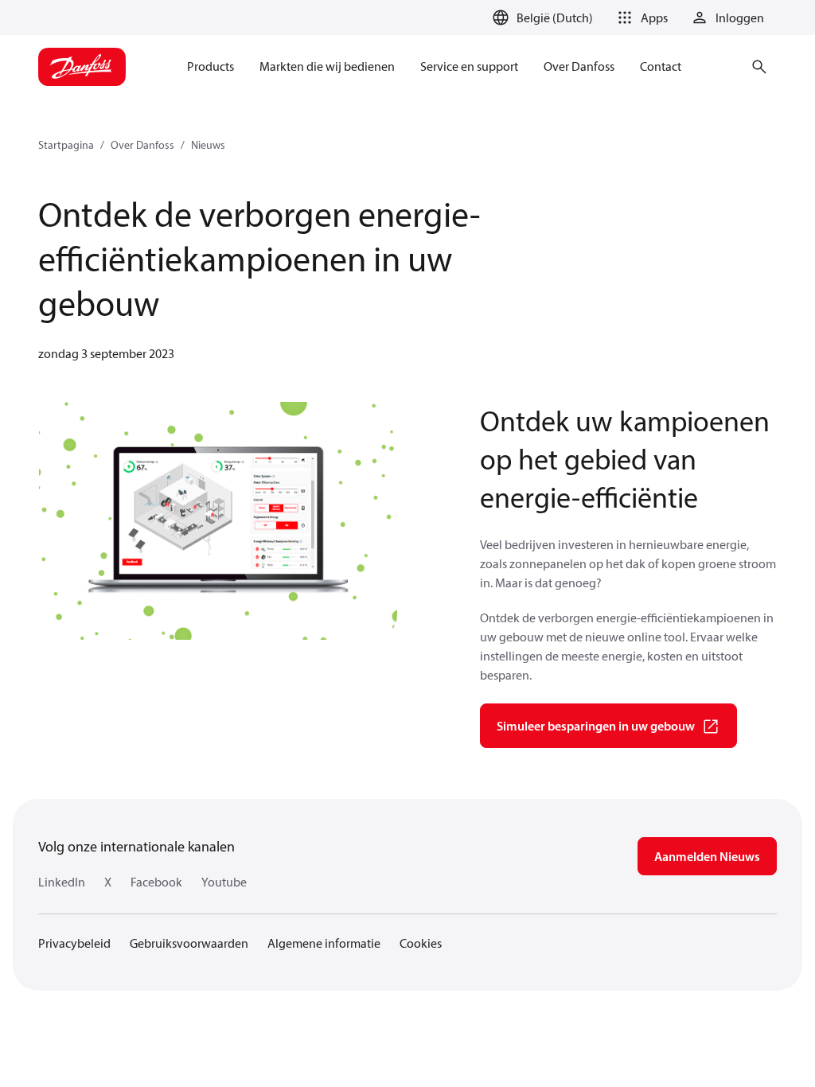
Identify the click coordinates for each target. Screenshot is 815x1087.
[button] (640, 17)
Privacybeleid (74, 943)
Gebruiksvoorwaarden (189, 943)
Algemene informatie (323, 943)
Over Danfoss (142, 145)
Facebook (156, 882)
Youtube (224, 882)
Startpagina (66, 145)
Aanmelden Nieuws (707, 856)
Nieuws (208, 145)
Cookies (421, 943)
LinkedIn (61, 882)
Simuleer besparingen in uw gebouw (596, 726)
